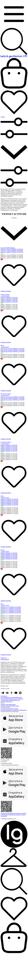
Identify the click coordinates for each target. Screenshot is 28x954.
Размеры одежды (5, 704)
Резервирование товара (13, 705)
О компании (4, 696)
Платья (6, 247)
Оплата (3, 708)
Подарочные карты (10, 710)
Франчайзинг (9, 698)
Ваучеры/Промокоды (21, 710)
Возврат (11, 708)
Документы (9, 701)
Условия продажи (5, 813)
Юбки (9, 247)
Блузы (2, 247)
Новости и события (11, 697)
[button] (14, 760)
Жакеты (13, 247)
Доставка (7, 708)
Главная (3, 116)
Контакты (3, 697)
